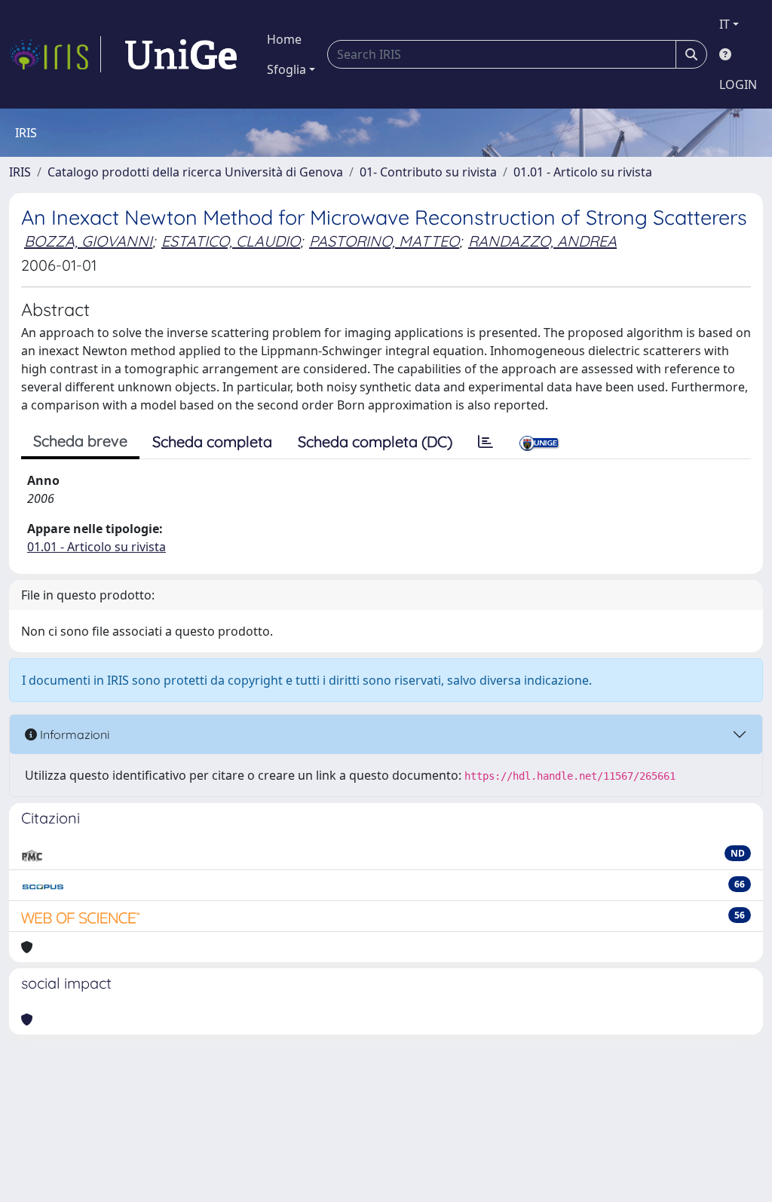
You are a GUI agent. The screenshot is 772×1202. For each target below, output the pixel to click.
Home (284, 39)
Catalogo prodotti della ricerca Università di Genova (195, 172)
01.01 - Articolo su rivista (582, 172)
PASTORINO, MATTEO (384, 241)
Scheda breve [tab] (80, 440)
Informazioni (73, 734)
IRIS (20, 172)
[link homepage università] (181, 54)
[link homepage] (55, 54)
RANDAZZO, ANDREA (542, 241)
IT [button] (724, 24)
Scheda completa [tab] (212, 441)
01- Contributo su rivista (428, 172)
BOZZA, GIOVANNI (88, 241)
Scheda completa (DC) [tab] (375, 441)
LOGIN (738, 84)
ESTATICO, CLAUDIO (230, 241)
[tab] (485, 442)
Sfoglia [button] (286, 69)
